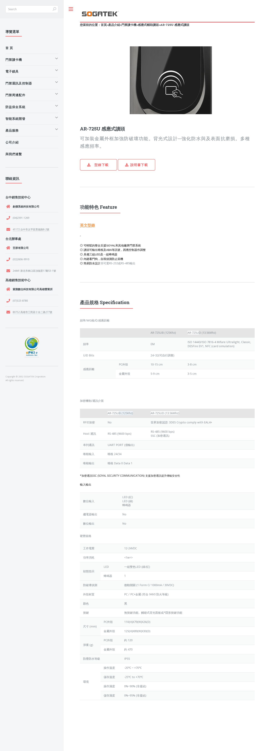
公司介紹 (12, 142)
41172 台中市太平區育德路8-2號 (31, 229)
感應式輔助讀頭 (148, 25)
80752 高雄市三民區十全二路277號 (32, 312)
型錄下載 (101, 165)
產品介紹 (114, 25)
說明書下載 (139, 165)
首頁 (104, 25)
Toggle (71, 9)
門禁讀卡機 (129, 25)
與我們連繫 (13, 154)
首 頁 (9, 48)
